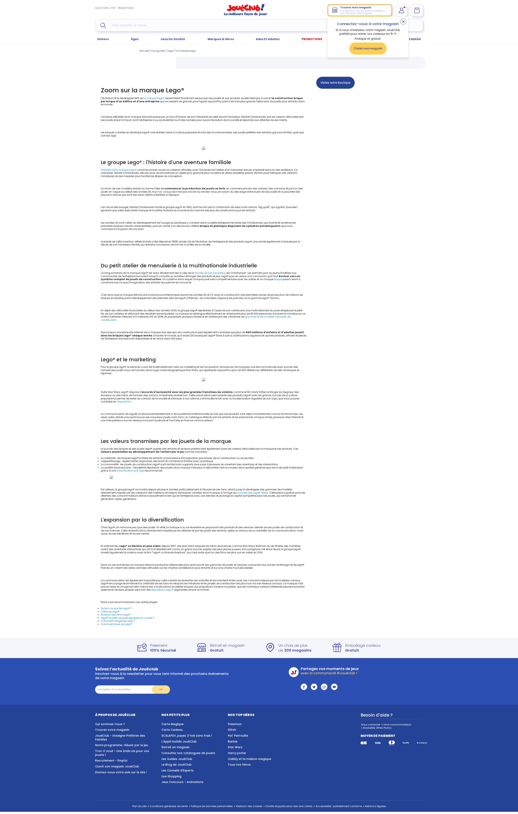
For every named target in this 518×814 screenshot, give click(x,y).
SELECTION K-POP (105, 8)
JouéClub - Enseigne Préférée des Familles (120, 737)
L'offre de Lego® (110, 611)
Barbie (232, 741)
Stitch (232, 730)
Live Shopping (171, 776)
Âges (135, 39)
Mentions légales (375, 806)
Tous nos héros (239, 765)
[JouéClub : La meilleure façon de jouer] (245, 15)
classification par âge (130, 470)
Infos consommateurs (397, 724)
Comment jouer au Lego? (116, 624)
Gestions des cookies (249, 806)
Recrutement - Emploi (111, 761)
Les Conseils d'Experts (177, 770)
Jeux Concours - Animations (182, 782)
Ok (161, 689)
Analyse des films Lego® (116, 614)
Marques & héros (221, 39)
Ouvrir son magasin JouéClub (117, 766)
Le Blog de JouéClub (176, 765)
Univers (103, 39)
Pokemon (235, 724)
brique (277, 279)
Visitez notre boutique (335, 83)
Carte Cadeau (172, 730)
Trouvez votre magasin (112, 730)
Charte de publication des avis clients (288, 806)
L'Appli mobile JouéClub (179, 741)
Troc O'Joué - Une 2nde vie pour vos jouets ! (122, 753)
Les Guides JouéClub (176, 759)
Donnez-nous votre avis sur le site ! (121, 772)
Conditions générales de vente (169, 806)
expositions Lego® (162, 589)
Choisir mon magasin (367, 48)
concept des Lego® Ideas (252, 492)
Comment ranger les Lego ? (118, 621)
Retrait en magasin (175, 747)
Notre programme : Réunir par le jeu (121, 745)
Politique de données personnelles (212, 806)
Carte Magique (172, 724)
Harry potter (237, 753)
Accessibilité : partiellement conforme (339, 806)
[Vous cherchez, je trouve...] (103, 25)
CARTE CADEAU (409, 39)
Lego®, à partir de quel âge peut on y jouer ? (128, 618)
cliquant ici (124, 401)
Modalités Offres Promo (377, 728)
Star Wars (235, 747)
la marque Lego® (154, 98)
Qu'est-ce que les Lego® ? (116, 608)
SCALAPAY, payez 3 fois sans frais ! (186, 736)
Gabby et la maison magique (249, 759)
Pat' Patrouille (238, 736)
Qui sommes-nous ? (110, 724)
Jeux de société (173, 39)
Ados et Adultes (268, 39)
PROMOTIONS (125, 8)
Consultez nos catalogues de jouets (188, 753)
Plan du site (139, 806)
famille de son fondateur (210, 273)
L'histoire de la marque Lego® (119, 170)
